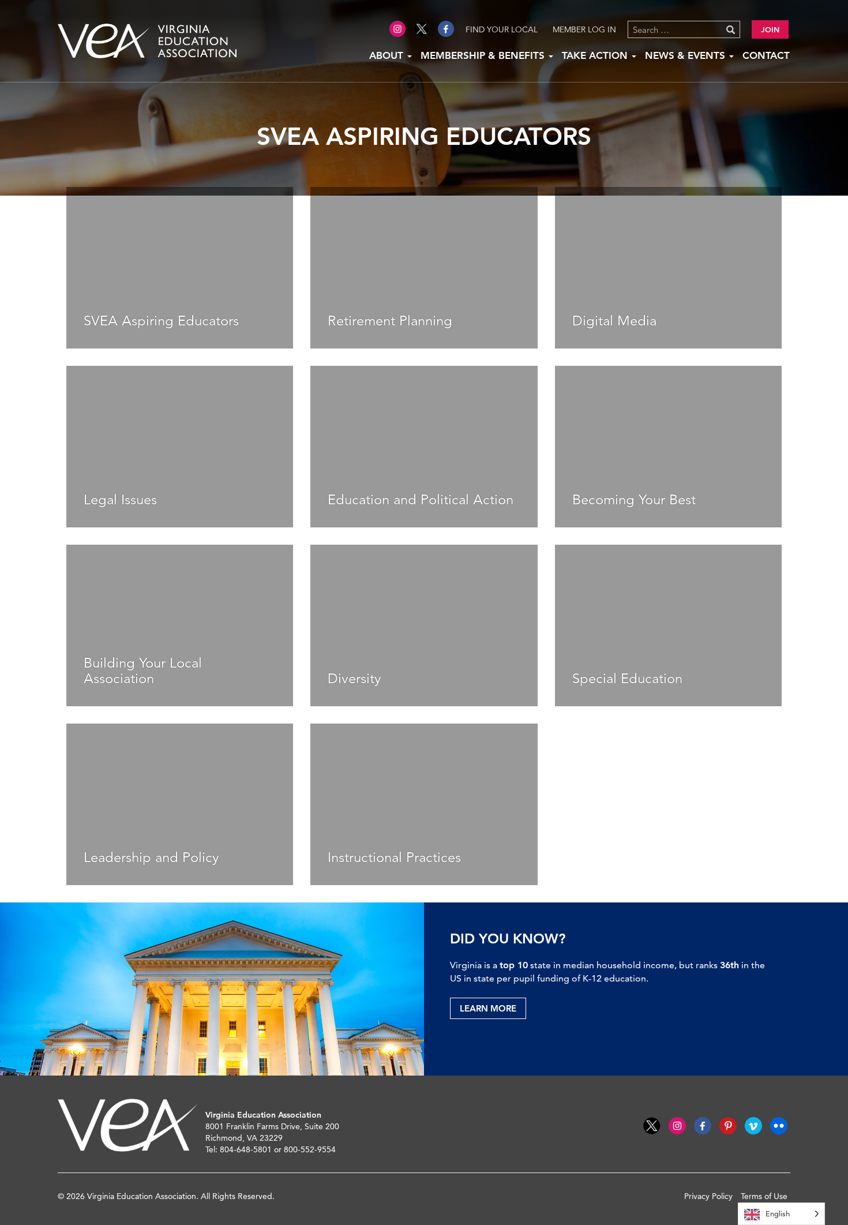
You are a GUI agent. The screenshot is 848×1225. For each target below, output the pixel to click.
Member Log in (584, 29)
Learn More (488, 1008)
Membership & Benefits (484, 55)
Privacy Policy (708, 1196)
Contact (766, 55)
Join (770, 29)
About (387, 55)
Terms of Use (764, 1196)
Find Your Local (502, 29)
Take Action (596, 55)
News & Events (686, 55)
